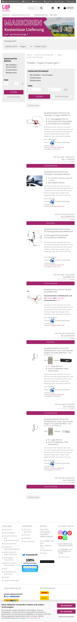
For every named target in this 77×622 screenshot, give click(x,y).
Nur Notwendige (66, 611)
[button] (48, 1)
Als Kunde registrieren (27, 530)
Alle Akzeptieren (66, 605)
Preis (30, 86)
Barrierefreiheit (9, 533)
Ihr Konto (26, 535)
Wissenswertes (41, 15)
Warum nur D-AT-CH (21, 15)
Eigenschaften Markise (38, 71)
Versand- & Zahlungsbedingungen (11, 548)
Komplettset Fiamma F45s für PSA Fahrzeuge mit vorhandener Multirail (57, 173)
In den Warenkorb (50, 166)
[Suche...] (41, 8)
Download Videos (10, 543)
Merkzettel (71, 1)
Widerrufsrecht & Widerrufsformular (10, 553)
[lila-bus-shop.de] (13, 8)
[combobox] (33, 106)
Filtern (39, 96)
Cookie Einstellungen (11, 580)
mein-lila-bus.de (64, 557)
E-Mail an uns (37, 1)
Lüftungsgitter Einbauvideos (9, 559)
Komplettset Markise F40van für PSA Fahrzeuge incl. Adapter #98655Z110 (57, 114)
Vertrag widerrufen (47, 561)
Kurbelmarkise (35, 78)
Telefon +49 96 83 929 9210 (11, 1)
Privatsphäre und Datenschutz (10, 573)
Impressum (8, 529)
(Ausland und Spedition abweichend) (54, 147)
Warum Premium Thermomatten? (10, 564)
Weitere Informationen (66, 617)
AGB (5, 568)
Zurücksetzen (61, 96)
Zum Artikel (50, 223)
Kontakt (6, 15)
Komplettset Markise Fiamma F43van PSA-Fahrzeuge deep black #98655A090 (58, 230)
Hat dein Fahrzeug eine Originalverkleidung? (11, 538)
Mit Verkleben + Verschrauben (41, 75)
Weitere (53, 15)
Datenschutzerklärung (33, 618)
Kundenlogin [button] (60, 1)
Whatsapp (26, 1)
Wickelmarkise (35, 80)
